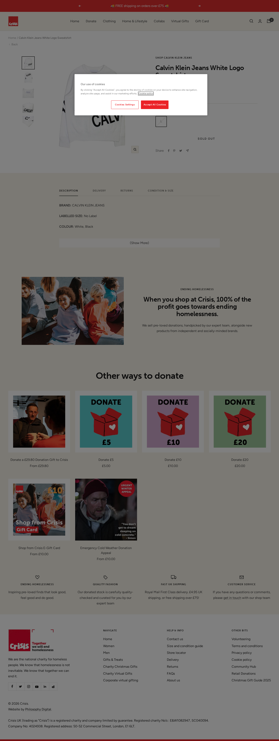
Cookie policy (145, 93)
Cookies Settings (125, 104)
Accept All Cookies (155, 104)
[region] (141, 94)
